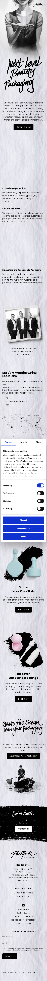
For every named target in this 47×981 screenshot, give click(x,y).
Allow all (23, 520)
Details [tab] (23, 442)
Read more (23, 609)
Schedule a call (24, 127)
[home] (39, 5)
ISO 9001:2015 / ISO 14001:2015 (23, 920)
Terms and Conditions (23, 916)
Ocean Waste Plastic (23, 892)
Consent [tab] (8, 442)
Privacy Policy (23, 909)
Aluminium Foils (23, 896)
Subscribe (9, 956)
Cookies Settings (23, 913)
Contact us (23, 828)
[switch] (40, 493)
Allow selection (23, 528)
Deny (23, 537)
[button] (4, 5)
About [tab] (38, 442)
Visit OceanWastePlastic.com (23, 756)
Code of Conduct (23, 923)
